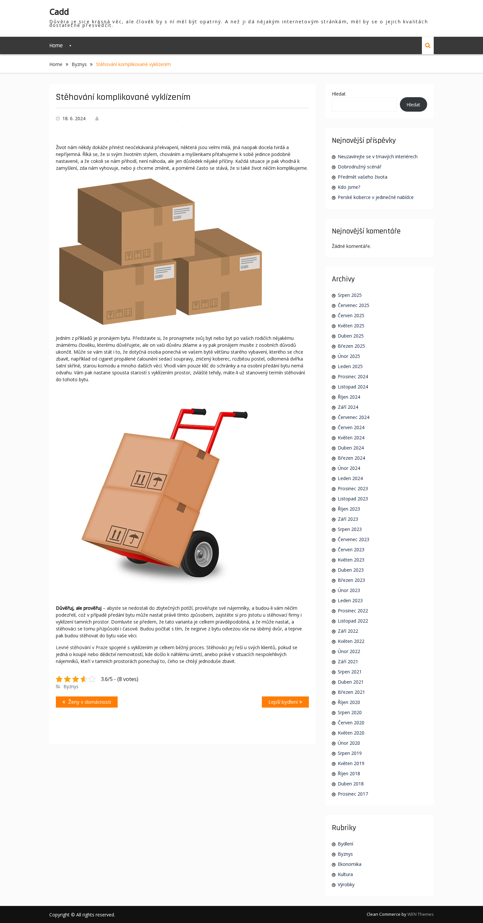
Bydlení (345, 844)
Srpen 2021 (350, 672)
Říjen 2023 (349, 509)
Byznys (71, 686)
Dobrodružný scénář (359, 167)
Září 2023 (348, 519)
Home (56, 45)
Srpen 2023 (350, 529)
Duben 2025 (351, 336)
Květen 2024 (351, 437)
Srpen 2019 (350, 753)
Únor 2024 (349, 468)
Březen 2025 (351, 346)
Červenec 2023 (353, 539)
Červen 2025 (351, 315)
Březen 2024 (351, 458)
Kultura (345, 874)
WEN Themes (420, 914)
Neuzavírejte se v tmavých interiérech (378, 156)
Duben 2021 (351, 682)
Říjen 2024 (349, 397)
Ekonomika (349, 864)
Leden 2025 (350, 366)
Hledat (339, 94)
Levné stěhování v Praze (82, 647)
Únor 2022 (349, 651)
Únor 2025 (349, 356)
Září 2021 (348, 661)
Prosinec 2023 (353, 488)
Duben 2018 (351, 783)
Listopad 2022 (353, 621)
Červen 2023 (351, 549)
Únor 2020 (349, 743)
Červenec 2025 (353, 305)
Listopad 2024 (353, 387)
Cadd (59, 11)
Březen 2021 (351, 692)
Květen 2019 (351, 763)
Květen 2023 (351, 560)
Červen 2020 (351, 722)
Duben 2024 (351, 448)
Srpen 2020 (350, 712)
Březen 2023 (351, 580)
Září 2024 (348, 407)
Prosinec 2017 (353, 794)
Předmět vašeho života (362, 177)
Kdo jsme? (349, 187)
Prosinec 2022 (353, 610)
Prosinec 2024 (353, 376)
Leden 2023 (350, 600)
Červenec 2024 (353, 417)
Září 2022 (348, 631)
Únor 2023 (349, 590)
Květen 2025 (351, 325)
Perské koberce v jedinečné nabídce (376, 197)
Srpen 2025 (350, 295)
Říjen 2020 (349, 702)
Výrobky (346, 884)
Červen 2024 (351, 427)
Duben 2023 (351, 570)
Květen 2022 (351, 641)
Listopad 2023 (353, 498)
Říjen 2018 (349, 773)
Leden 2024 (350, 478)
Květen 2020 (351, 733)
